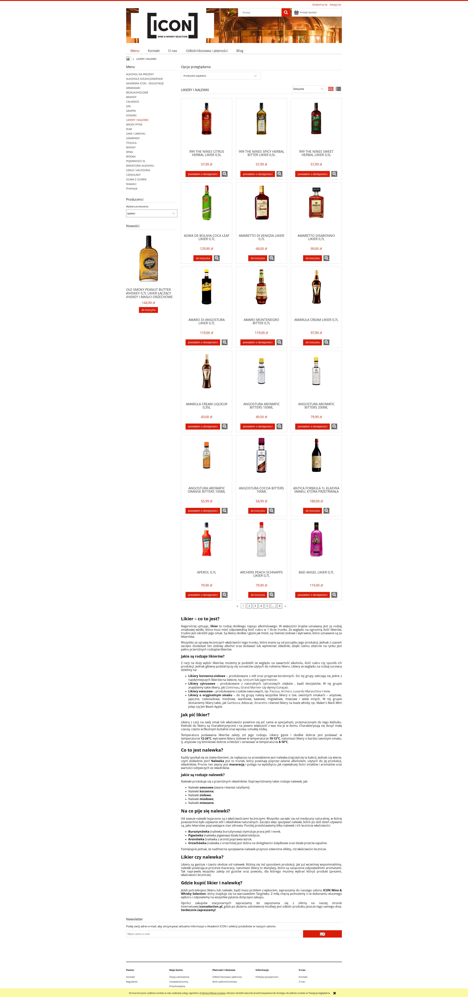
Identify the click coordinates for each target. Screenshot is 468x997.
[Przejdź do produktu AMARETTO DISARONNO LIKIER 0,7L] (316, 208)
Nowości (131, 184)
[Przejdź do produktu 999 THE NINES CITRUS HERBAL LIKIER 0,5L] (207, 123)
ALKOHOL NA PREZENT (140, 74)
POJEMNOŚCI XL (136, 161)
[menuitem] (135, 51)
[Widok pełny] (338, 88)
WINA (129, 152)
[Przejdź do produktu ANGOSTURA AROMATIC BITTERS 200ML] (316, 376)
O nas (302, 981)
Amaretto (260, 703)
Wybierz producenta (137, 206)
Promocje (131, 188)
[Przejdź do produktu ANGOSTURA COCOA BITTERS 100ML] (261, 460)
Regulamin (132, 981)
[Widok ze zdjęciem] (330, 88)
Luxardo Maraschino (307, 691)
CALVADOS (132, 101)
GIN (128, 106)
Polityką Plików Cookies (213, 993)
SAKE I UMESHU (135, 133)
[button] (225, 174)
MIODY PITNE (134, 124)
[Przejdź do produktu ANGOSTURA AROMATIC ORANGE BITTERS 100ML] (207, 460)
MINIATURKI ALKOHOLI (140, 165)
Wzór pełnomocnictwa (224, 981)
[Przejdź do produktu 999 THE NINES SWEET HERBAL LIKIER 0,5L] (316, 123)
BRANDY (131, 97)
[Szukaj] (286, 12)
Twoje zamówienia (179, 977)
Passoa (275, 691)
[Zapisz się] (322, 934)
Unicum (248, 680)
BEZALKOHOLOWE (137, 92)
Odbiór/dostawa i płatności (227, 977)
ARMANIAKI (133, 88)
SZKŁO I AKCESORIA (138, 170)
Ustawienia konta (178, 981)
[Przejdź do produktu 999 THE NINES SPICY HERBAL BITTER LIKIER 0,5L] (261, 123)
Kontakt (130, 977)
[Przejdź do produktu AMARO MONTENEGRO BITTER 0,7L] (261, 292)
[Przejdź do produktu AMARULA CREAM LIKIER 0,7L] (316, 292)
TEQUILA (131, 142)
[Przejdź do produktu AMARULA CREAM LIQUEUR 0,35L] (207, 376)
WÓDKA (131, 156)
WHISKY (131, 147)
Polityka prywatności (267, 977)
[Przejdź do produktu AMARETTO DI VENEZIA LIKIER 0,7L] (261, 208)
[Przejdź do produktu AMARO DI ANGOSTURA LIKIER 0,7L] (207, 292)
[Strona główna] (172, 25)
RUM (129, 129)
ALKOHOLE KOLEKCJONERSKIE (144, 78)
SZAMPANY (133, 138)
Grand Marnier (251, 687)
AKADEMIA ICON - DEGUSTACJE (145, 83)
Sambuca (233, 703)
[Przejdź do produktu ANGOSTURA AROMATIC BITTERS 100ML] (261, 376)
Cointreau (232, 687)
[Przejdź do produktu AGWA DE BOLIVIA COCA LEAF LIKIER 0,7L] (207, 208)
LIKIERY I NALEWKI (137, 120)
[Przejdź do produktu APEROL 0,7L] (207, 544)
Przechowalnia (177, 986)
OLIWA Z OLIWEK (136, 179)
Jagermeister (268, 680)
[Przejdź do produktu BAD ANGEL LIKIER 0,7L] (316, 544)
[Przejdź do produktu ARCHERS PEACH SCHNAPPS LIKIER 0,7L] (261, 544)
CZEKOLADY (133, 174)
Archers (286, 691)
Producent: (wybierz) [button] (195, 75)
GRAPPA (131, 110)
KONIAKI (131, 115)
